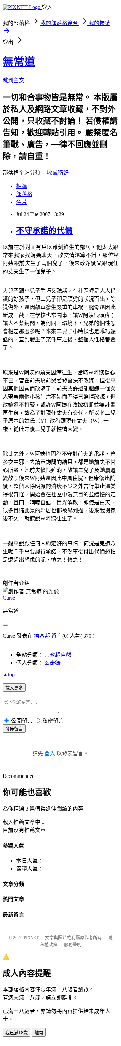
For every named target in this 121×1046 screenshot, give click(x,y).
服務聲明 (72, 944)
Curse (9, 598)
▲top (9, 674)
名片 (21, 202)
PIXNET (31, 937)
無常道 (19, 62)
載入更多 (14, 687)
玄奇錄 (52, 663)
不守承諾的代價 (44, 230)
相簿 (21, 186)
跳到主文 (13, 80)
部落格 (24, 194)
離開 (38, 1032)
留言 (56, 636)
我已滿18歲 (16, 1032)
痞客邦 (42, 636)
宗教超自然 (57, 655)
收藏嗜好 (58, 173)
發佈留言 (14, 728)
